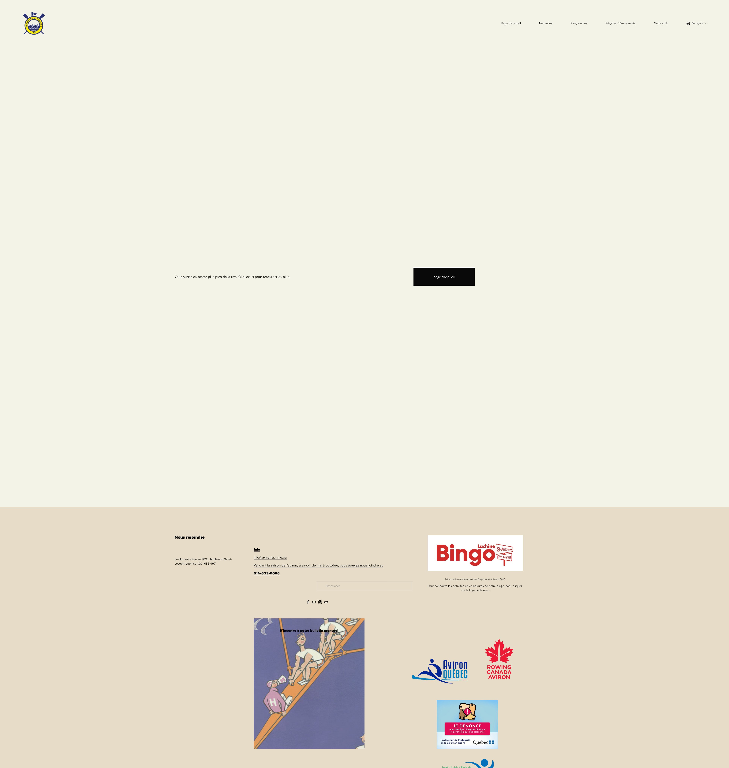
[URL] (326, 602)
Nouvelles (545, 23)
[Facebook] (308, 602)
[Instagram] (320, 602)
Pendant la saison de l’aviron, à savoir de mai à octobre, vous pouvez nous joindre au (318, 565)
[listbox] (696, 23)
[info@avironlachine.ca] (314, 602)
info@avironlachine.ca (270, 557)
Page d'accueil (511, 23)
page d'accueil (444, 276)
